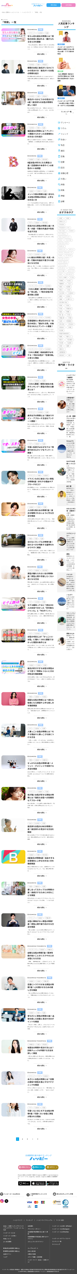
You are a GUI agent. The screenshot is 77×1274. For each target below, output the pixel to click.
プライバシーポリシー (34, 1229)
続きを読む (41, 54)
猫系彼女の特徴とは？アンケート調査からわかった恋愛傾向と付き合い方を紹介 (41, 134)
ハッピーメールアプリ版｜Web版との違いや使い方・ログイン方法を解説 (66, 103)
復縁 (61, 299)
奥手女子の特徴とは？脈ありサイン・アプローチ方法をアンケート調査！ (41, 418)
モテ (31, 222)
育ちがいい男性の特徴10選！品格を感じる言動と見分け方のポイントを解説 (41, 1019)
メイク (72, 268)
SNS (68, 218)
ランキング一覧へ (66, 113)
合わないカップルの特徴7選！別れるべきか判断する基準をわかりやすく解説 (41, 545)
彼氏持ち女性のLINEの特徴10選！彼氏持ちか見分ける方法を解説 (41, 829)
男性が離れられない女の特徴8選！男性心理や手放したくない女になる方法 (41, 576)
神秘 (63, 196)
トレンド (64, 134)
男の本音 (45, 159)
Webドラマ (62, 221)
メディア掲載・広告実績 (35, 1257)
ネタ (61, 255)
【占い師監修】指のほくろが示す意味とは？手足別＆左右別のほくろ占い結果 (66, 77)
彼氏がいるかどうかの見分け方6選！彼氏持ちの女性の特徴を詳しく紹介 (41, 102)
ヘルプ (5, 1257)
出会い (61, 44)
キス (61, 240)
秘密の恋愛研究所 (64, 333)
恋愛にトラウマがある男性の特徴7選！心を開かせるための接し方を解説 (41, 987)
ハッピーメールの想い (9, 1236)
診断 (60, 71)
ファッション (63, 265)
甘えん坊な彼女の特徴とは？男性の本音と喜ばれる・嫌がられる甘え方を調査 (41, 39)
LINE (31, 823)
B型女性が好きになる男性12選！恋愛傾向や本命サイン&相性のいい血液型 (40, 165)
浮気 (69, 314)
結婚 (61, 336)
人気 (72, 277)
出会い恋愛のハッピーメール (10, 12)
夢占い (61, 290)
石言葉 (61, 330)
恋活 (63, 168)
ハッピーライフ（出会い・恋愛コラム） (38, 1261)
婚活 (63, 151)
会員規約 (30, 1226)
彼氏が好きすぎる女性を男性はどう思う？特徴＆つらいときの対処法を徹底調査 (41, 671)
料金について (7, 1238)
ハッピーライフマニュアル (44, 1220)
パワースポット (64, 262)
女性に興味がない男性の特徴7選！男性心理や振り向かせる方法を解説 (41, 924)
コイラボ (69, 240)
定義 (63, 156)
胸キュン (69, 336)
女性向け (32, 159)
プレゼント (62, 268)
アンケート (65, 123)
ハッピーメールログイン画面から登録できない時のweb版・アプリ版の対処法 (66, 50)
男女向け (45, 1044)
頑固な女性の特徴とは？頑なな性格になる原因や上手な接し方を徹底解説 (41, 703)
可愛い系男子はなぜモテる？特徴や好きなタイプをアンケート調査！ (41, 450)
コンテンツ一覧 (56, 1241)
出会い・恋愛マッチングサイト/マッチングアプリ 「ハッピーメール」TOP (14, 1228)
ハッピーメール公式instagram (60, 1229)
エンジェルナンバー (65, 237)
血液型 (69, 343)
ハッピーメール (64, 258)
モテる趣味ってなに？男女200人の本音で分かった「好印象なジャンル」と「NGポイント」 (41, 608)
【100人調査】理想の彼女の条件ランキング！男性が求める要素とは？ (41, 387)
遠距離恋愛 (62, 352)
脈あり (61, 339)
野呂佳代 (62, 355)
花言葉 (61, 343)
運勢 (68, 346)
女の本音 (40, 33)
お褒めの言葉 (32, 1254)
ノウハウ (69, 255)
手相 (61, 308)
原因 (39, 475)
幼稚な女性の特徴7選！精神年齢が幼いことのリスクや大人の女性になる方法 (41, 956)
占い (70, 283)
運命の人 (62, 349)
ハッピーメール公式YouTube (60, 1232)
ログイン (52, 1167)
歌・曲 (61, 314)
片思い (63, 179)
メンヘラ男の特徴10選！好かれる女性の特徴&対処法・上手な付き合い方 (41, 197)
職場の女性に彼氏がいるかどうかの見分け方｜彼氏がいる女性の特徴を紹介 (41, 70)
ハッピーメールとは (9, 1233)
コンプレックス (33, 286)
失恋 (63, 145)
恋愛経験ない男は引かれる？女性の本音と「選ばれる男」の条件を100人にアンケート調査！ (41, 323)
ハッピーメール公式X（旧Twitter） (62, 1226)
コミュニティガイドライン (35, 1241)
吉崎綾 (68, 286)
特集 (63, 190)
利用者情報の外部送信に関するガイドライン (38, 1237)
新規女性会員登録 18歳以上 (11, 1248)
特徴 (40, 29)
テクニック (32, 33)
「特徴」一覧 (38, 12)
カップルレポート (33, 1248)
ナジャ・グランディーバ (66, 252)
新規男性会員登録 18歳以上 (11, 1251)
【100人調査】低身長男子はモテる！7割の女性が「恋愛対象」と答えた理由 (41, 355)
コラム (63, 128)
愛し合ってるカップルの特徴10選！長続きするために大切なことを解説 (41, 892)
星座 (61, 311)
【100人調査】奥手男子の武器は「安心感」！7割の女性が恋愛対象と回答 (40, 292)
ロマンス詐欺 (63, 277)
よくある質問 (7, 1241)
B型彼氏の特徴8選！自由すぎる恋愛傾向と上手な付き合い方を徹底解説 (41, 861)
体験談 (61, 280)
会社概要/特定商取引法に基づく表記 (38, 1233)
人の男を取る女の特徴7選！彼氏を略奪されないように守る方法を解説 (41, 513)
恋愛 (38, 128)
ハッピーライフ (26, 12)
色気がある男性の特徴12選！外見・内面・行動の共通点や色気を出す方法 (41, 229)
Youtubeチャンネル (65, 227)
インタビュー (63, 234)
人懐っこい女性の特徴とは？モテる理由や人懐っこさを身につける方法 (41, 734)
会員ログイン (7, 1254)
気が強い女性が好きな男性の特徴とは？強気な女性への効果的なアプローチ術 (41, 797)
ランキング (69, 274)
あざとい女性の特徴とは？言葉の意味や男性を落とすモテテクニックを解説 (41, 1082)
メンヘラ (71, 271)
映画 (68, 311)
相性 (70, 327)
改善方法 (45, 760)
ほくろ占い (62, 230)
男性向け (45, 64)
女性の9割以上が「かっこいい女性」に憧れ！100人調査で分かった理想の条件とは (40, 639)
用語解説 (69, 321)
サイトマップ (56, 1244)
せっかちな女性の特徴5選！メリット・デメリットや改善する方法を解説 (41, 766)
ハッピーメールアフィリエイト (61, 1238)
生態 (47, 33)
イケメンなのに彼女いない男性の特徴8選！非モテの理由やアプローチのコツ (41, 481)
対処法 (38, 191)
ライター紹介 (60, 1220)
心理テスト (69, 299)
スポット (62, 246)
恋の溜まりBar (63, 302)
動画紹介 (62, 283)
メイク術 (62, 271)
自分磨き (70, 339)
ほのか (72, 230)
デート (72, 249)
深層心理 (48, 918)
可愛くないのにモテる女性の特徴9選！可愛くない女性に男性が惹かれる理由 (41, 1114)
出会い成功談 (32, 1251)
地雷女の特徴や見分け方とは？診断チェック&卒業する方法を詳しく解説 (41, 1050)
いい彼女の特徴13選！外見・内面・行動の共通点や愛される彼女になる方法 (41, 260)
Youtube (62, 224)
